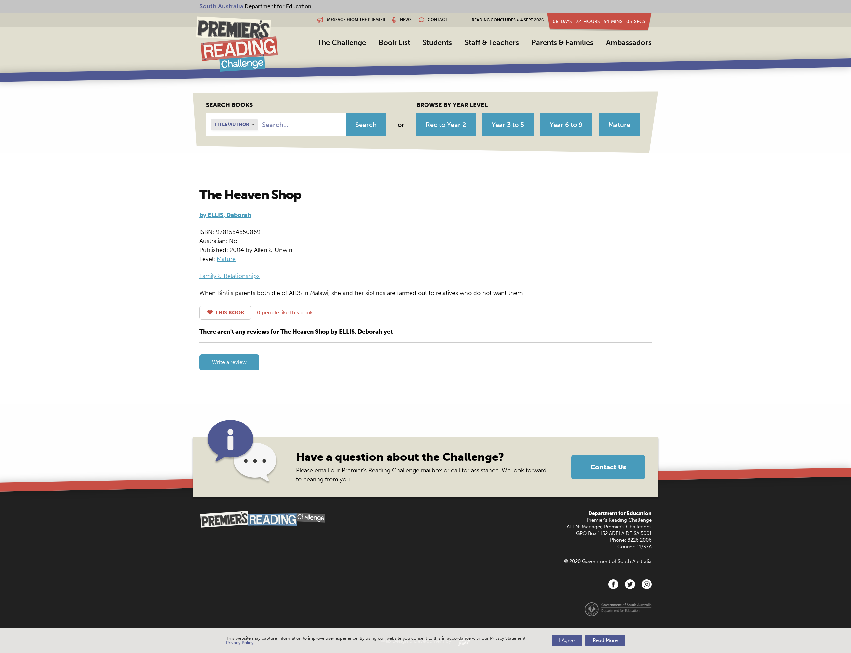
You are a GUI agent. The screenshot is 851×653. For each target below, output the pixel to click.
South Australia (221, 6)
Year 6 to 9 (566, 125)
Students (437, 42)
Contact (437, 19)
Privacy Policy (240, 642)
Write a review (229, 362)
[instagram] (647, 584)
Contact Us (608, 467)
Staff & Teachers (492, 42)
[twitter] (630, 584)
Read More (605, 640)
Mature (619, 125)
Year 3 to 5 (508, 125)
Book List (394, 42)
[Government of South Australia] (618, 609)
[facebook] (613, 584)
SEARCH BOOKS (229, 105)
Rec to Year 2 (446, 125)
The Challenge (341, 42)
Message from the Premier (355, 19)
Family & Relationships (229, 276)
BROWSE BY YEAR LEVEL (452, 105)
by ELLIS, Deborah (225, 215)
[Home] (237, 43)
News (405, 19)
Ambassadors (629, 42)
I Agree (567, 640)
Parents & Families (562, 42)
